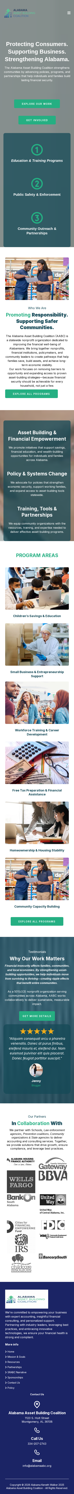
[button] (68, 13)
